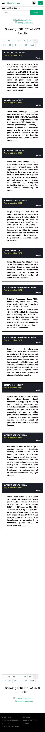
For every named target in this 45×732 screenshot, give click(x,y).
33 (14, 41)
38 (4, 45)
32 (9, 41)
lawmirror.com (13, 726)
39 (10, 45)
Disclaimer (26, 717)
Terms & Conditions (29, 720)
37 (35, 41)
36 (30, 41)
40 (15, 45)
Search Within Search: (11, 8)
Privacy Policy (7, 717)
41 (21, 45)
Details (38, 58)
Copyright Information (10, 720)
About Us (5, 723)
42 (26, 45)
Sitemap (25, 723)
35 (25, 41)
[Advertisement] (22, 555)
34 (19, 41)
